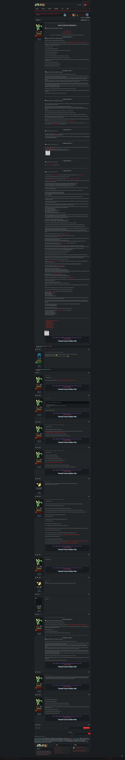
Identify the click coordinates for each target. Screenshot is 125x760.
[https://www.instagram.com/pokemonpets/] (90, 2)
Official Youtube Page (49, 327)
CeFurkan (63, 450)
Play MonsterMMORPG (82, 14)
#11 (89, 597)
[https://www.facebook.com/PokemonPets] (82, 2)
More (68, 8)
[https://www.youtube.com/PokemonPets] (88, 2)
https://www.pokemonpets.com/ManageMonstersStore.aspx (55, 432)
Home (37, 8)
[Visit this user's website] (36, 349)
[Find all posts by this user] (37, 349)
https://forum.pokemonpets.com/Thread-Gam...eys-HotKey (66, 380)
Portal (43, 8)
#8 (89, 499)
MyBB (6, 758)
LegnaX (63, 352)
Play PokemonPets (69, 14)
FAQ (62, 8)
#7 (89, 481)
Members (56, 8)
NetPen (18, 758)
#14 (89, 697)
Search (49, 8)
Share (39, 349)
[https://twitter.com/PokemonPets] (84, 2)
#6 (89, 450)
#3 (89, 375)
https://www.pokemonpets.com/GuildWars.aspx (55, 462)
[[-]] (36, 346)
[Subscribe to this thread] (88, 20)
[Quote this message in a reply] (89, 349)
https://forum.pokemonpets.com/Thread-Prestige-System (77, 42)
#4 (89, 398)
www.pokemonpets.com (45, 753)
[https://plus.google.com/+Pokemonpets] (86, 2)
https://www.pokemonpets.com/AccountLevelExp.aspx (71, 534)
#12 (89, 617)
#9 (89, 557)
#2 (89, 352)
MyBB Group (12, 758)
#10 (89, 580)
